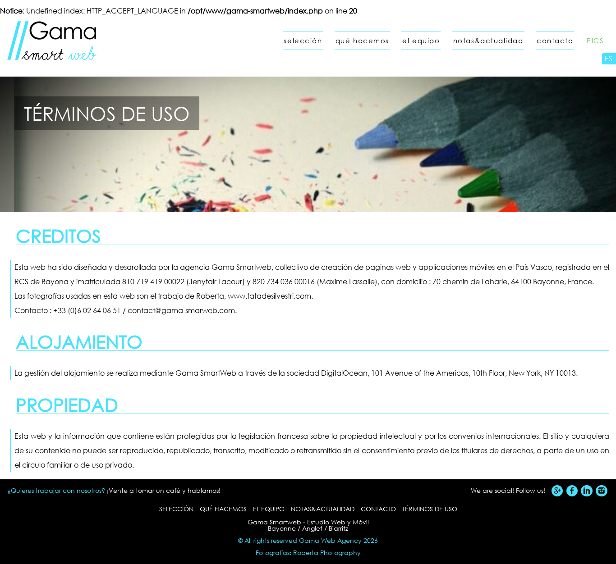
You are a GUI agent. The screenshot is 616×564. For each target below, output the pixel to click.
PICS (595, 40)
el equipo (421, 40)
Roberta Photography (327, 552)
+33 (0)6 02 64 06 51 (87, 310)
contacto (555, 40)
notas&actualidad (488, 40)
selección (303, 40)
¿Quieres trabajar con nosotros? (56, 490)
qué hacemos (362, 40)
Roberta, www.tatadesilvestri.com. (254, 295)
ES (608, 58)
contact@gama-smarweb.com (181, 310)
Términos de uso (429, 509)
